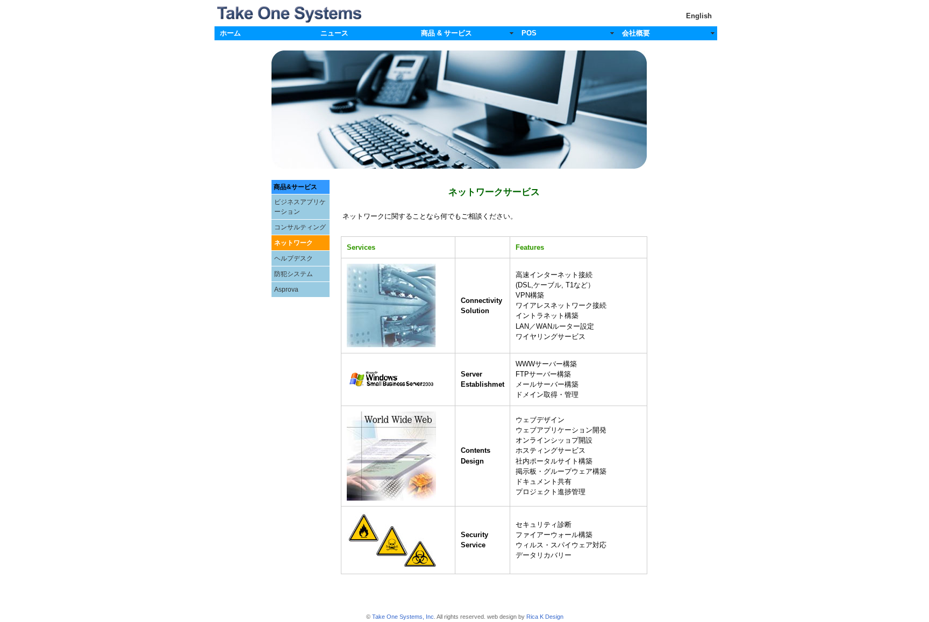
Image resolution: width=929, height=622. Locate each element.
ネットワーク (293, 243)
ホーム (230, 33)
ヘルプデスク (293, 258)
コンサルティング (300, 227)
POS (529, 33)
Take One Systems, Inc (403, 616)
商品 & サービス (446, 33)
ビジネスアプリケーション (300, 206)
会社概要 (636, 33)
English (699, 16)
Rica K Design (544, 616)
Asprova (286, 289)
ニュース (334, 33)
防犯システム (293, 274)
